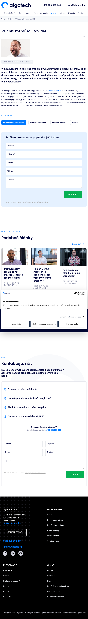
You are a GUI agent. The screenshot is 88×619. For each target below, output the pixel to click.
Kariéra (6, 586)
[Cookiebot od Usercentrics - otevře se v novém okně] (75, 293)
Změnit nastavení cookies (70, 317)
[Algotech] (16, 5)
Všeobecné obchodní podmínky (74, 612)
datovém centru (54, 91)
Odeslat (72, 194)
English (81, 13)
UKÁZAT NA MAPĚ (12, 524)
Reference (7, 570)
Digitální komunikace (55, 525)
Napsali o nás (52, 576)
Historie (50, 581)
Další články (79, 244)
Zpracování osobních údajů (51, 612)
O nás (63, 13)
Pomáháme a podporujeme (58, 586)
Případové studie (40, 13)
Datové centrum (53, 592)
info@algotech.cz (77, 5)
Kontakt (71, 13)
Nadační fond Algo (11, 581)
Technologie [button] (24, 13)
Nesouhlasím (16, 324)
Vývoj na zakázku (54, 541)
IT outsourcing (53, 530)
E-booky (6, 592)
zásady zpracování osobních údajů (37, 202)
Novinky (54, 13)
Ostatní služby (53, 536)
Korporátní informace (55, 597)
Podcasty (7, 597)
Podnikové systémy (55, 520)
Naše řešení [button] (9, 13)
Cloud (49, 515)
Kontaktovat (14, 532)
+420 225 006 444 (51, 5)
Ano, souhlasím (72, 324)
